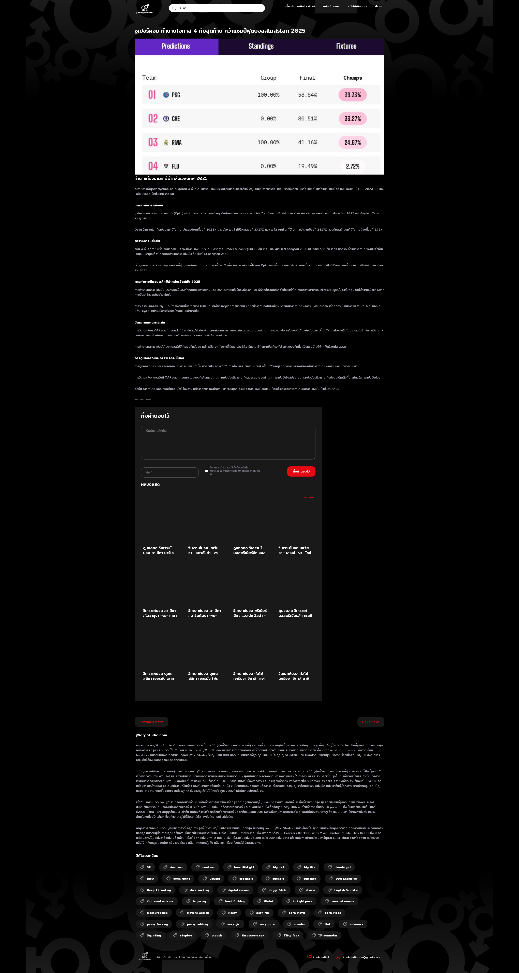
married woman (342, 901)
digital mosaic (238, 890)
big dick (279, 867)
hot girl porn (302, 901)
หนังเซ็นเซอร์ (331, 6)
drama (310, 890)
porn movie (297, 912)
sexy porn (267, 924)
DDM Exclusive (346, 878)
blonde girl (343, 867)
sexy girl (233, 924)
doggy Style (277, 890)
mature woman (198, 912)
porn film (262, 912)
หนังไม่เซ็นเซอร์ (357, 6)
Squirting (154, 935)
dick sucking (199, 890)
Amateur (176, 867)
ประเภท (379, 6)
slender (299, 924)
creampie (246, 878)
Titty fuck (291, 935)
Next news (371, 721)
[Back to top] (508, 962)
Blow (150, 878)
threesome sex (253, 935)
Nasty (232, 912)
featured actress (160, 901)
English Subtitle (346, 890)
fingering (199, 901)
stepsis (216, 935)
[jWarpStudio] (144, 9)
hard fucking (234, 901)
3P (149, 867)
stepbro (186, 935)
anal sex (208, 867)
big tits (309, 867)
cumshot (309, 878)
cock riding (181, 878)
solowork (356, 924)
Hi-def (268, 901)
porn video (333, 912)
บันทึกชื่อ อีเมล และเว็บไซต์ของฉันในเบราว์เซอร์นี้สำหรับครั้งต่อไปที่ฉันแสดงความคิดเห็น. (234, 471)
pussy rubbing (197, 924)
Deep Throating (159, 890)
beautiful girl (244, 867)
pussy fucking (157, 924)
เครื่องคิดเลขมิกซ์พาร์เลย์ (299, 6)
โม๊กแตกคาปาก (327, 935)
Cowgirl (214, 878)
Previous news (151, 721)
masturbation (157, 912)
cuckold (278, 878)
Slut (327, 924)
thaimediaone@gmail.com (361, 957)
